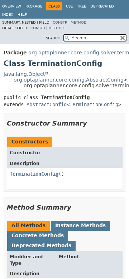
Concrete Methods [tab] (37, 235)
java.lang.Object (24, 74)
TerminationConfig (94, 104)
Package (33, 6)
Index (7, 14)
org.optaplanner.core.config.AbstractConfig (69, 80)
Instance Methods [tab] (80, 225)
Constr (60, 22)
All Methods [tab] (28, 225)
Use (69, 6)
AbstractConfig (47, 104)
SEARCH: (54, 38)
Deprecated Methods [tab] (41, 245)
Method (79, 22)
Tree (81, 6)
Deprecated (102, 6)
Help (22, 14)
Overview (11, 6)
